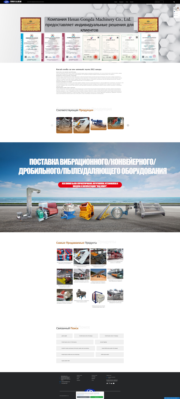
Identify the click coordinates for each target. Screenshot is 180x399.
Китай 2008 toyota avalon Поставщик (110, 348)
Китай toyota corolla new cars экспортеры (70, 354)
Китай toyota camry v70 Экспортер (69, 342)
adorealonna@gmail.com (65, 381)
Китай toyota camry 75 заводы (111, 335)
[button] (128, 125)
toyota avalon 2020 (66, 360)
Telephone (176, 13)
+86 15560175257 (64, 383)
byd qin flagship (103, 342)
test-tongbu (93, 376)
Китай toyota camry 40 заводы (85, 335)
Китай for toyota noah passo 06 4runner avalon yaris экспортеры (75, 348)
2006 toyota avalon (105, 354)
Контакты (93, 378)
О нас (93, 380)
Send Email (176, 11)
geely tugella (64, 335)
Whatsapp (176, 15)
